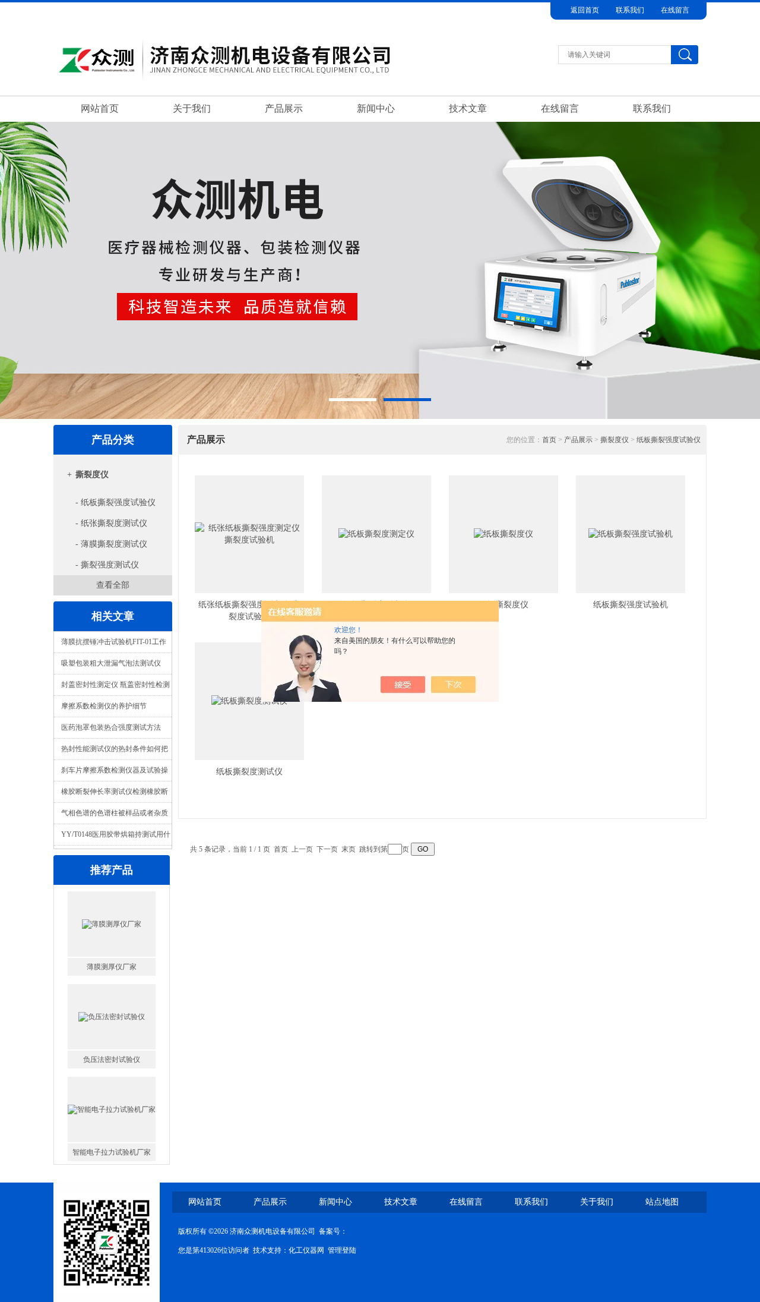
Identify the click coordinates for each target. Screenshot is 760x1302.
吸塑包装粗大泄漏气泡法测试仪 (111, 663)
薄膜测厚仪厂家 (112, 891)
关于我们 (192, 108)
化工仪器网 (306, 1250)
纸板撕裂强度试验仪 (668, 440)
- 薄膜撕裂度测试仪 (111, 544)
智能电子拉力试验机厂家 (111, 1076)
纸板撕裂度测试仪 (249, 771)
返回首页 (585, 10)
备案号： (333, 1231)
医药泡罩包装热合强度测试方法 (111, 727)
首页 (549, 440)
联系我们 (630, 10)
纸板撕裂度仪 (503, 604)
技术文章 (468, 108)
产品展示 (284, 108)
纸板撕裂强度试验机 (630, 604)
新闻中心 (376, 108)
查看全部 (112, 585)
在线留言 (675, 10)
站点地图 (662, 1201)
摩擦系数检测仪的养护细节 (104, 706)
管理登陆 (342, 1250)
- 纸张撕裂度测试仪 (111, 523)
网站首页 (100, 108)
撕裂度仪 (92, 474)
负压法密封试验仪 (111, 983)
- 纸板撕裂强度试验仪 (115, 502)
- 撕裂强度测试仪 (107, 564)
